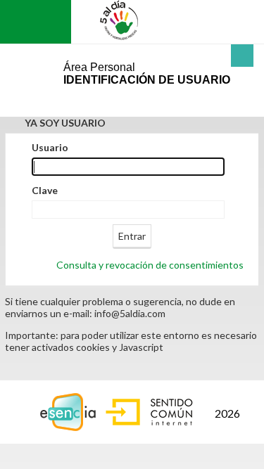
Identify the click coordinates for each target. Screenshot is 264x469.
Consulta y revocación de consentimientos (150, 265)
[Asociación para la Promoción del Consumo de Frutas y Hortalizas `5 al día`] (121, 20)
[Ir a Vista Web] (31, 22)
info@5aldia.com (129, 313)
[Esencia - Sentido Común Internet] (120, 410)
